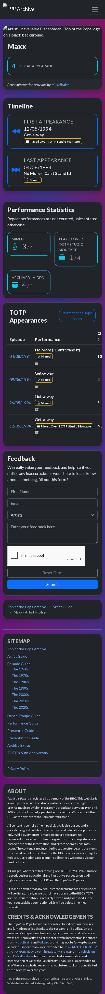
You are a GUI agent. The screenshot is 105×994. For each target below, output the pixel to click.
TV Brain (62, 951)
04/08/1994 (20, 356)
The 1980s (20, 682)
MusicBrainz (60, 84)
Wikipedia (45, 942)
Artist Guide (62, 607)
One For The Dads (42, 951)
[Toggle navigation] (95, 10)
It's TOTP (86, 947)
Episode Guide (19, 663)
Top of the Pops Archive (26, 607)
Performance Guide (22, 723)
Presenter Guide (20, 730)
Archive (26, 8)
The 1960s (20, 669)
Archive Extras (19, 745)
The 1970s (20, 675)
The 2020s (20, 707)
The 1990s (20, 688)
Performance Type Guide (77, 315)
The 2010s (20, 701)
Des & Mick (71, 947)
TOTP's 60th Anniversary (27, 753)
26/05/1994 (20, 402)
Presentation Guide (23, 738)
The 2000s (20, 694)
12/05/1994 (20, 425)
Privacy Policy (18, 768)
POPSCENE (21, 951)
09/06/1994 (20, 379)
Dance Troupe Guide (24, 716)
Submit (52, 584)
